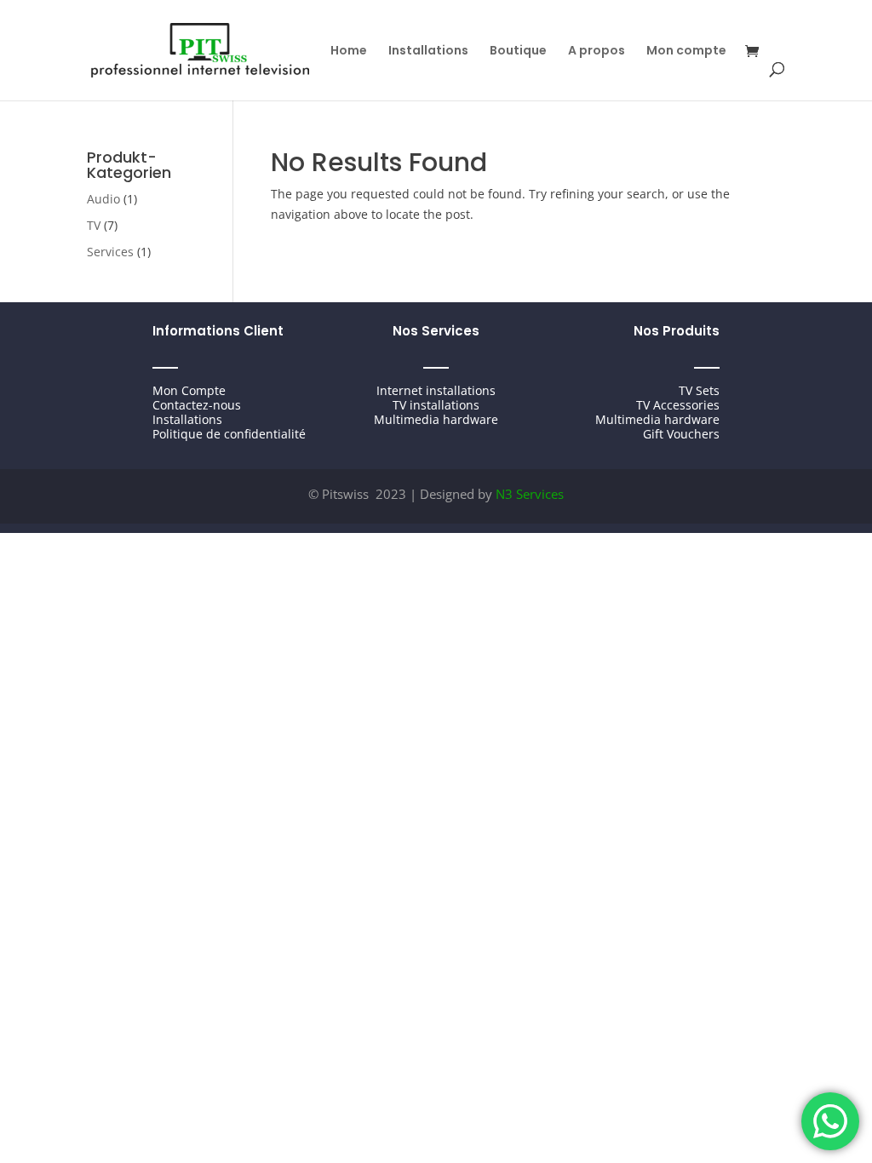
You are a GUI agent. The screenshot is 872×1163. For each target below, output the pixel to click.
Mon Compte (189, 390)
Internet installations (436, 390)
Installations (428, 51)
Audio (103, 199)
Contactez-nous (196, 405)
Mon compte (686, 51)
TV (93, 225)
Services (110, 251)
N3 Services (530, 493)
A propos (596, 51)
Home (348, 51)
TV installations (436, 405)
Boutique (518, 51)
